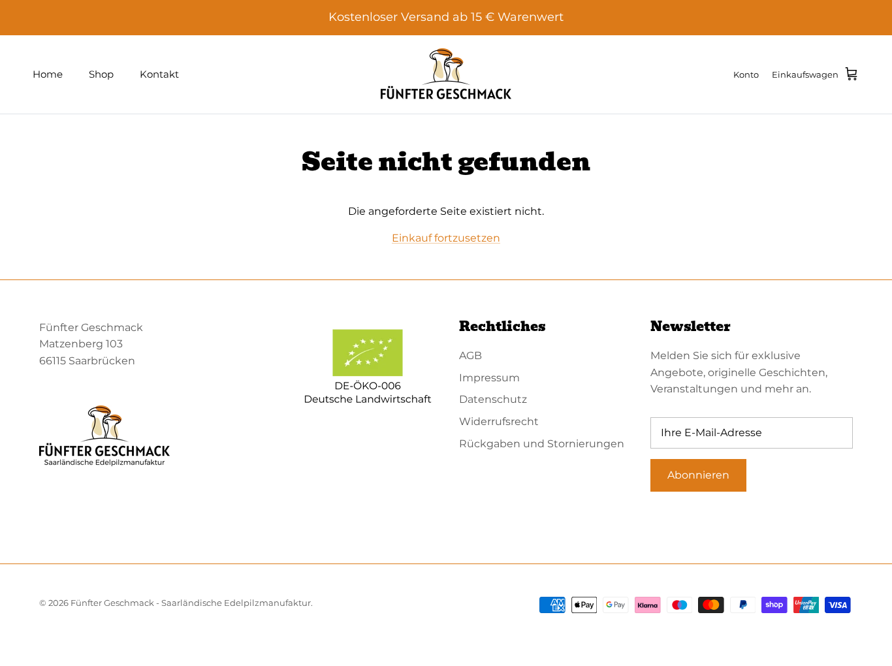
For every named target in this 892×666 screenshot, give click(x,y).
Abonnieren (698, 475)
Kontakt (159, 74)
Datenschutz (493, 399)
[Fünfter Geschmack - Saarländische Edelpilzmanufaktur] (446, 74)
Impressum (489, 378)
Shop (101, 74)
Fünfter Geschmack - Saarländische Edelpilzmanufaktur (191, 602)
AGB (470, 355)
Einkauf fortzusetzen (446, 238)
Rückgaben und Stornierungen (541, 443)
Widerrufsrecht (499, 421)
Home (48, 74)
